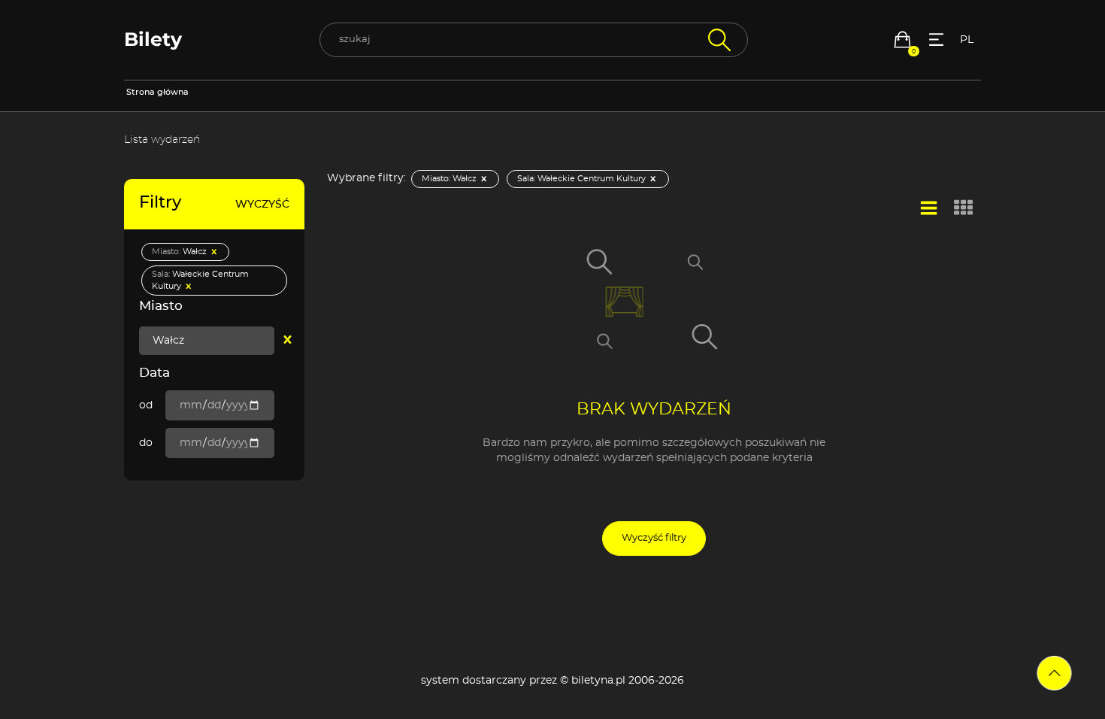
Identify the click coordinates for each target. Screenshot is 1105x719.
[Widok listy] (929, 208)
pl (966, 40)
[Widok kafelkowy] (963, 209)
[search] (533, 40)
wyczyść (262, 204)
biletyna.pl (598, 680)
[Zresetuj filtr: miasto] (287, 340)
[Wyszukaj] (717, 39)
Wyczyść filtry (654, 538)
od (146, 405)
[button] (902, 39)
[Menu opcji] (936, 39)
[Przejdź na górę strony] (1054, 673)
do (146, 443)
